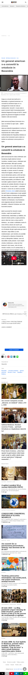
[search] (26, 2)
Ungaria (19, 604)
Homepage (3, 35)
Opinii (8, 540)
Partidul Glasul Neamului (8, 510)
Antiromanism (5, 604)
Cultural (3, 481)
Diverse (3, 572)
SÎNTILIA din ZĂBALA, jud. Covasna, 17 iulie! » (14, 314)
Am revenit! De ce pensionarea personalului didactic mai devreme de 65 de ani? (13, 546)
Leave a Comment (14, 349)
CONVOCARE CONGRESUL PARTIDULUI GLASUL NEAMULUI (13, 515)
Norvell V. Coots (12, 372)
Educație (9, 481)
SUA (9, 35)
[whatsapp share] (14, 357)
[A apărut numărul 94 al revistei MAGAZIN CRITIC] (14, 473)
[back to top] (25, 669)
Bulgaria (12, 6)
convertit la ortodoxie (13, 370)
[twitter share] (2, 357)
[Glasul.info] (14, 2)
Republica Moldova (20, 6)
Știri (13, 481)
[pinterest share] (8, 357)
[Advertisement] (14, 47)
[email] (7, 673)
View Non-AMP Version (18, 669)
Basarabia (3, 370)
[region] (14, 21)
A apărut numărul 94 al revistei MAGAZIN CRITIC (12, 486)
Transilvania (12, 604)
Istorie (3, 638)
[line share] (17, 357)
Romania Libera (10, 191)
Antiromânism (5, 6)
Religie (3, 58)
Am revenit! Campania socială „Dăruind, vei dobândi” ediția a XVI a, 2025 (13, 403)
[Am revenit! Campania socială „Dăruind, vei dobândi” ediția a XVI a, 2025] (14, 391)
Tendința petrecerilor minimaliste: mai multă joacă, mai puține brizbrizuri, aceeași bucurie (13, 578)
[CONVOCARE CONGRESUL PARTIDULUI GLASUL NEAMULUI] (14, 501)
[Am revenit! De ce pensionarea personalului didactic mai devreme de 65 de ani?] (14, 532)
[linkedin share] (11, 357)
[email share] (5, 357)
